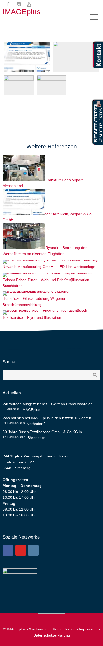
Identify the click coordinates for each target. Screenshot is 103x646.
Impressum (88, 629)
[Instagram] (33, 550)
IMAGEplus (21, 12)
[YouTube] (20, 550)
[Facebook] (8, 550)
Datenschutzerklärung (51, 635)
